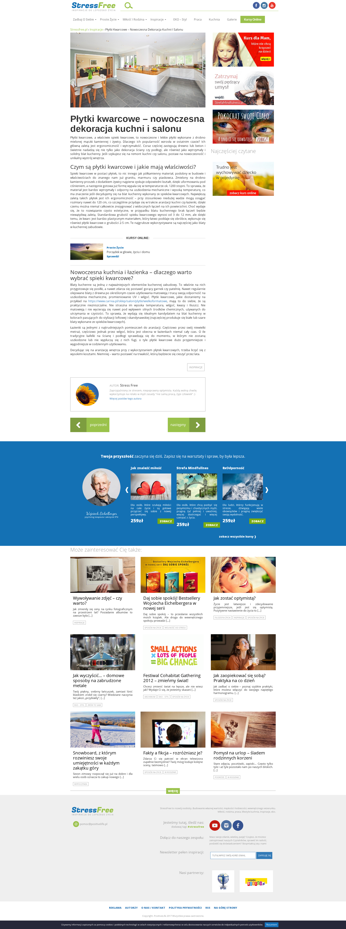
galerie (232, 19)
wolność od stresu (175, 627)
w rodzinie (170, 772)
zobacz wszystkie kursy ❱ (237, 536)
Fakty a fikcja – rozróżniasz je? (172, 753)
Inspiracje (157, 19)
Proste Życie (115, 247)
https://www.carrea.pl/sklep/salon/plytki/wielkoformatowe (127, 301)
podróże (219, 777)
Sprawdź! (113, 256)
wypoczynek (80, 784)
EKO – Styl (180, 19)
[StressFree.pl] (94, 6)
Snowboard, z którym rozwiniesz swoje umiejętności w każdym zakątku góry (96, 760)
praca (198, 19)
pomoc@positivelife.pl (93, 824)
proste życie (108, 19)
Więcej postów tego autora (125, 398)
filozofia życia (222, 617)
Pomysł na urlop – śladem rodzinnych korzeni (239, 755)
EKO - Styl (79, 705)
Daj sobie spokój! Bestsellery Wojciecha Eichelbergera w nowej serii (171, 603)
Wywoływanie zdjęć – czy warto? (97, 600)
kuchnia (214, 19)
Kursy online (252, 19)
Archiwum (150, 696)
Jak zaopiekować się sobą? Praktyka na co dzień (239, 677)
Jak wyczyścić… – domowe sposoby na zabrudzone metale (98, 680)
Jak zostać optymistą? (235, 598)
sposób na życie (153, 627)
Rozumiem (271, 924)
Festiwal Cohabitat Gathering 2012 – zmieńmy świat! (172, 677)
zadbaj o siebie (84, 19)
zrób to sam (94, 705)
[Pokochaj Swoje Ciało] (243, 127)
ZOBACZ (166, 521)
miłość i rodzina (134, 19)
